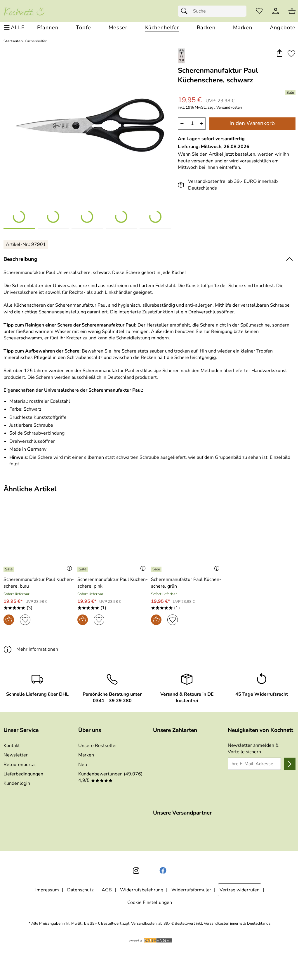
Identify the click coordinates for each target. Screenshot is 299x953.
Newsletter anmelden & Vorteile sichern (253, 748)
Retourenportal (20, 764)
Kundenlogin (17, 783)
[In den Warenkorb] (9, 619)
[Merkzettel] (259, 11)
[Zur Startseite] (24, 11)
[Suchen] (185, 11)
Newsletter (16, 755)
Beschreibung (20, 259)
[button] (279, 53)
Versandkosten (229, 107)
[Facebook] (163, 870)
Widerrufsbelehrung (141, 890)
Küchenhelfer (36, 41)
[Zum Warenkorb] (291, 11)
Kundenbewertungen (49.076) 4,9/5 (110, 777)
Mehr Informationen (37, 649)
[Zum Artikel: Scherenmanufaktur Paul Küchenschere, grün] (186, 540)
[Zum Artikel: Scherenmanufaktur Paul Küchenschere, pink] (112, 540)
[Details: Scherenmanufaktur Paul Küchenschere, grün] (157, 569)
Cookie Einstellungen (149, 902)
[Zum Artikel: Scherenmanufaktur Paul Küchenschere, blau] (39, 540)
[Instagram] (136, 870)
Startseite (12, 41)
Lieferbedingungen (23, 774)
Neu (82, 764)
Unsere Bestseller (97, 745)
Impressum (47, 890)
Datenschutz (80, 890)
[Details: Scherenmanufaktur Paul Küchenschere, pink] (83, 569)
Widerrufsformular (191, 890)
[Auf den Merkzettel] (291, 53)
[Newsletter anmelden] (289, 764)
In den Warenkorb (252, 123)
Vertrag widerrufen (240, 890)
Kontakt (12, 745)
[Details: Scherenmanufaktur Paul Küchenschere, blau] (9, 569)
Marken (86, 755)
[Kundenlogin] (275, 11)
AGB (107, 890)
